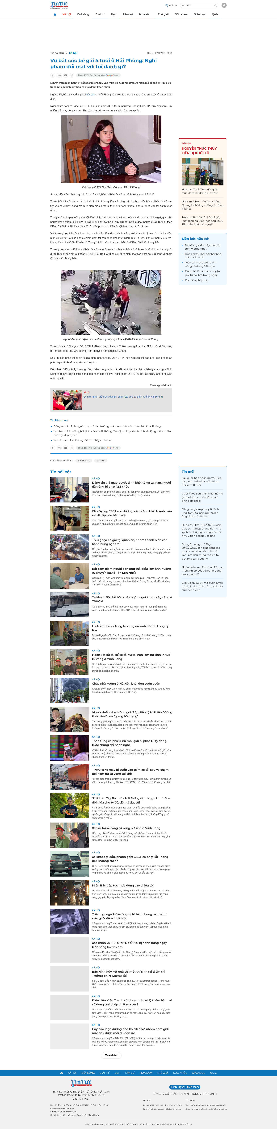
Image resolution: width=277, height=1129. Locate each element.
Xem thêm (111, 1055)
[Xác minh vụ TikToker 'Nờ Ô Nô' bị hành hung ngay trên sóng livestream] (69, 950)
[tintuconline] (54, 14)
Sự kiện (186, 143)
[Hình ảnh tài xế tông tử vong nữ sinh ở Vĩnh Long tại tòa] (69, 633)
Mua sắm (145, 14)
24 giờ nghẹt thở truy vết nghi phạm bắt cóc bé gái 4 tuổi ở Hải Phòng (123, 396)
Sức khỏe (181, 14)
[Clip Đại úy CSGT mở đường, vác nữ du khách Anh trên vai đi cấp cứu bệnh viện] (69, 518)
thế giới (204, 262)
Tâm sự (128, 14)
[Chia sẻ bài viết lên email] (65, 75)
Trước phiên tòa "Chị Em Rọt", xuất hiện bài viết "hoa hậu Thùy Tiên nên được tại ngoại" (202, 221)
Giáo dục (200, 14)
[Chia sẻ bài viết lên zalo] (59, 75)
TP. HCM (190, 1100)
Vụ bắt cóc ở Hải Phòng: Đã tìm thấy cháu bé (82, 440)
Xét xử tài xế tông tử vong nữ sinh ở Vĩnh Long (126, 828)
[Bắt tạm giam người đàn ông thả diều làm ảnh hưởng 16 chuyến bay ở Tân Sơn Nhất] (69, 576)
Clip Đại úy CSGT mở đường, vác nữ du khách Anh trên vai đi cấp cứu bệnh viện (202, 586)
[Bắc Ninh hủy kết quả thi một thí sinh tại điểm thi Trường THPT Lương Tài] (69, 979)
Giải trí (100, 14)
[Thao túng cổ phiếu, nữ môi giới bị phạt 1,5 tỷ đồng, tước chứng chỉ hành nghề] (69, 748)
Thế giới (163, 14)
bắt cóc (90, 94)
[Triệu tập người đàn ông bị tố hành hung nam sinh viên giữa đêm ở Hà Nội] (69, 921)
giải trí (189, 275)
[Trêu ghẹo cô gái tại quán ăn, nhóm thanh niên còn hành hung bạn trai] (69, 547)
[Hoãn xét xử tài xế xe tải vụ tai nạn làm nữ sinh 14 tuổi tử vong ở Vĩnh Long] (69, 662)
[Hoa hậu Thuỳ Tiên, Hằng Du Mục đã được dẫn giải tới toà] (202, 171)
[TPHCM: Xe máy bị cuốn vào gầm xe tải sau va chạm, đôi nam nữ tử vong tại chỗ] (69, 777)
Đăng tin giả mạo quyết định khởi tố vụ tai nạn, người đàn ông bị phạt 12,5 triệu (200, 513)
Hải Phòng (84, 460)
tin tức (215, 245)
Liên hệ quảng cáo (185, 1087)
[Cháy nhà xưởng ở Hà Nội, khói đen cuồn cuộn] (69, 691)
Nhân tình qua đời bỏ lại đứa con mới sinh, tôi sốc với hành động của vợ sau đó (202, 571)
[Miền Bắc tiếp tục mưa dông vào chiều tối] (69, 893)
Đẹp (113, 14)
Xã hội (67, 14)
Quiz (215, 14)
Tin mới (188, 472)
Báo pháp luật (200, 280)
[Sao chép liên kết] (72, 75)
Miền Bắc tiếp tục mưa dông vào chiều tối (123, 885)
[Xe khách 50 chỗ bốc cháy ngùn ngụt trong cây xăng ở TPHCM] (69, 604)
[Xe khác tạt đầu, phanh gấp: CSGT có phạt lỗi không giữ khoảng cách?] (69, 864)
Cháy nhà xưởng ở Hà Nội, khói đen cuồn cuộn (126, 683)
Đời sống (83, 14)
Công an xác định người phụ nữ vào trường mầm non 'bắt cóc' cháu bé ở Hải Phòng (107, 426)
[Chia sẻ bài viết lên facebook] (52, 75)
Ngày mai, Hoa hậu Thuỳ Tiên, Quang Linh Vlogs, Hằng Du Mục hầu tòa (202, 205)
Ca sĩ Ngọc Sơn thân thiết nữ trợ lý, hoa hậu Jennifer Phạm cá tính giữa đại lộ (202, 497)
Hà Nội (147, 1100)
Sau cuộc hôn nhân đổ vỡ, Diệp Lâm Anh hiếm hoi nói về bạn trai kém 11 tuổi (202, 481)
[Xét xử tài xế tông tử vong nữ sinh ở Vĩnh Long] (69, 835)
